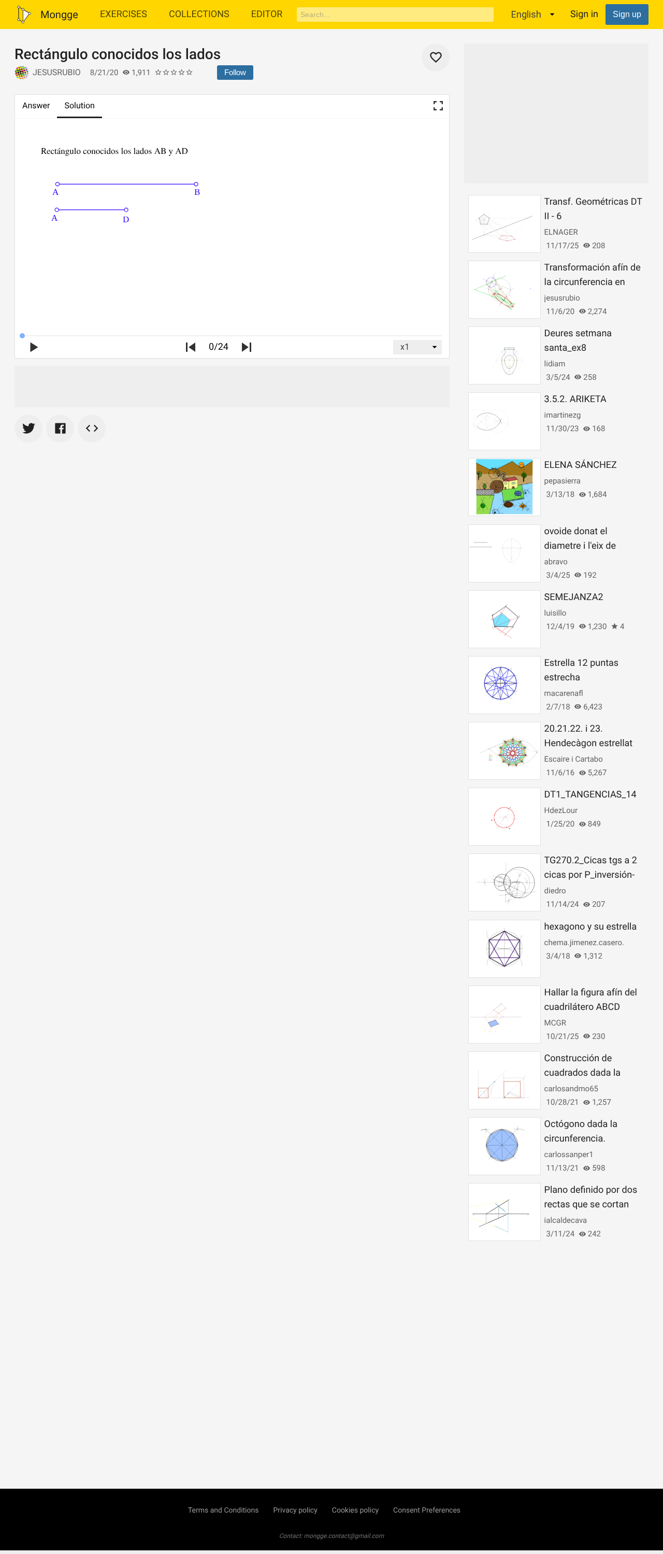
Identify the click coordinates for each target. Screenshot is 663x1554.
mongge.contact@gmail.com (344, 1535)
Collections (199, 14)
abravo (556, 561)
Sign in (584, 14)
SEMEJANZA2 (573, 597)
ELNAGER (561, 232)
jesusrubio (57, 72)
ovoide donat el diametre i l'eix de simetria (580, 546)
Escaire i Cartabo (573, 759)
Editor (267, 14)
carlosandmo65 (571, 1088)
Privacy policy (295, 1510)
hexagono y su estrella (590, 926)
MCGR (555, 1023)
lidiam (555, 363)
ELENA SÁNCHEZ (580, 465)
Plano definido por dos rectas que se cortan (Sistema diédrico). (591, 1204)
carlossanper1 (569, 1154)
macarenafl (563, 693)
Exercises (123, 14)
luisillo (555, 613)
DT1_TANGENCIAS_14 (590, 794)
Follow (235, 72)
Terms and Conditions (223, 1510)
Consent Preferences (426, 1510)
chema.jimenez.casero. (584, 942)
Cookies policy (355, 1510)
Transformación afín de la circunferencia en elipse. (592, 282)
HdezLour (561, 810)
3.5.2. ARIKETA (575, 399)
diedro (555, 890)
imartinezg (562, 415)
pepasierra (562, 481)
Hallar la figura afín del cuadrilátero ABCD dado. (590, 1007)
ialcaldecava (565, 1220)
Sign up (627, 14)
